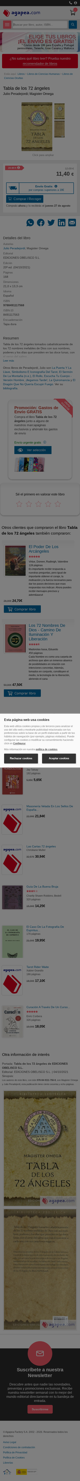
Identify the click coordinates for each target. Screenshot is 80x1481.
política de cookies (46, 749)
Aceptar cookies (59, 758)
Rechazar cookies (21, 758)
